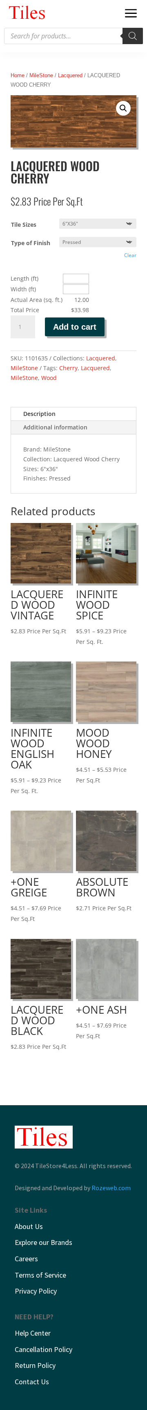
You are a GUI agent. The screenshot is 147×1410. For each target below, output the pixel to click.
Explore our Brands (43, 1242)
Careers (26, 1258)
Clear (130, 255)
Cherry (68, 368)
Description (39, 414)
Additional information (55, 427)
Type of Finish (30, 243)
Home (17, 75)
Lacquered (70, 75)
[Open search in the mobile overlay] (73, 36)
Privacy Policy (36, 1291)
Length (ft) (24, 278)
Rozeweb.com (111, 1188)
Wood (49, 378)
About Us (29, 1226)
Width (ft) (23, 289)
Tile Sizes (23, 224)
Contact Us (32, 1381)
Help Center (33, 1333)
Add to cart (74, 326)
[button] (123, 108)
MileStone (41, 75)
